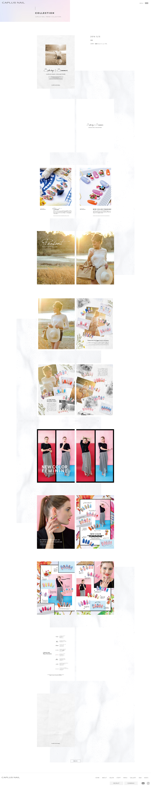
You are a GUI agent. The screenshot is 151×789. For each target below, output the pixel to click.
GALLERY (133, 777)
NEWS (146, 777)
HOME (97, 777)
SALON (111, 777)
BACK (75, 761)
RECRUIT (116, 783)
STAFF (119, 777)
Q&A (140, 777)
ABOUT (104, 777)
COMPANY (131, 783)
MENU (125, 777)
